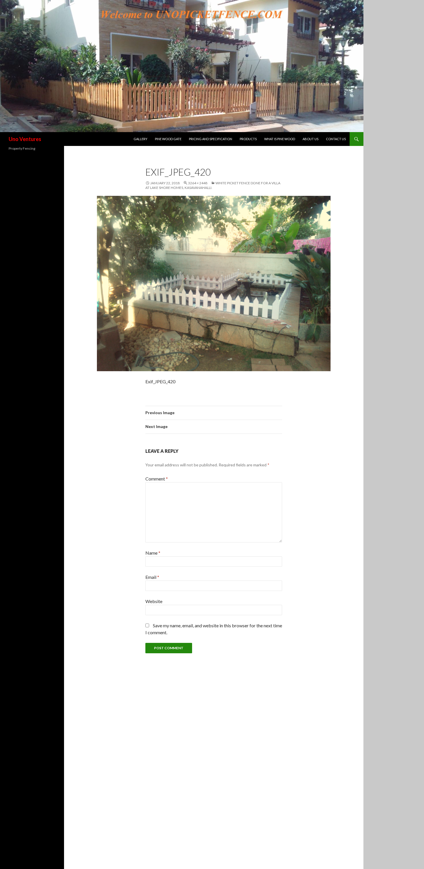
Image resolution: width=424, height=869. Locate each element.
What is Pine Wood (279, 139)
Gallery (140, 139)
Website (153, 601)
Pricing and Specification (210, 139)
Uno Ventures (25, 139)
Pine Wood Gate (168, 139)
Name (152, 552)
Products (248, 139)
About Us (310, 139)
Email (152, 577)
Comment (156, 478)
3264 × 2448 (197, 183)
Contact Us (336, 139)
